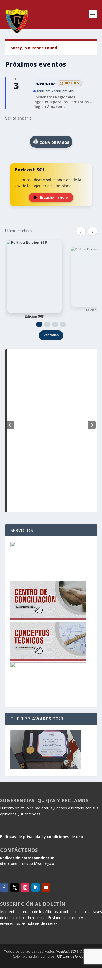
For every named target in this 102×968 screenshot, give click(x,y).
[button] (92, 425)
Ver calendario (18, 118)
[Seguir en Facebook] (4, 887)
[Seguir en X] (14, 887)
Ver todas (51, 335)
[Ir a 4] (63, 324)
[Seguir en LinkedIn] (35, 887)
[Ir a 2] (47, 324)
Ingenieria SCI (66, 951)
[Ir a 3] (55, 324)
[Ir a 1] (39, 324)
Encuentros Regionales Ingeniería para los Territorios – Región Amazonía (62, 102)
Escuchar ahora (54, 197)
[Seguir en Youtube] (46, 887)
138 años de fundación (72, 956)
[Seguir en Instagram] (25, 887)
